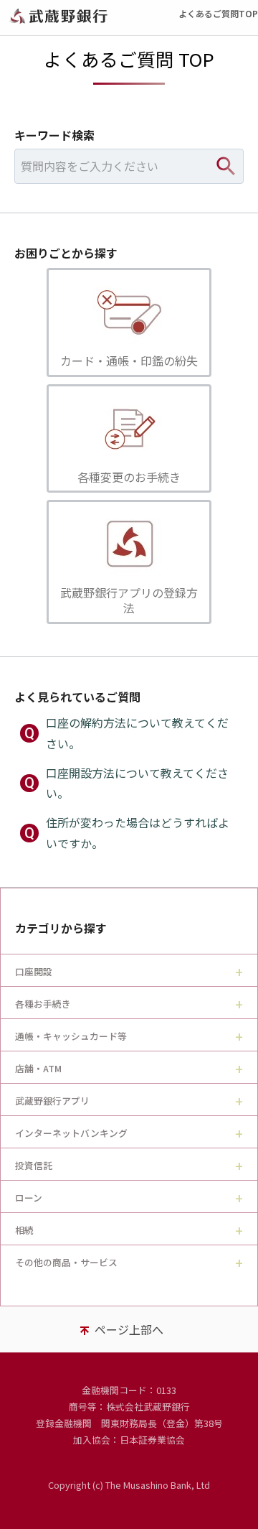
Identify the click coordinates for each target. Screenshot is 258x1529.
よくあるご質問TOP (218, 13)
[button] (129, 322)
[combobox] (129, 166)
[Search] (226, 166)
